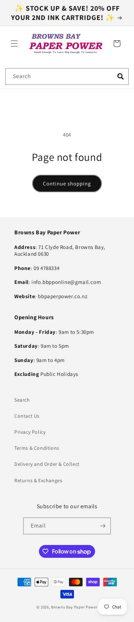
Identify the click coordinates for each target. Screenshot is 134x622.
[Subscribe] (102, 526)
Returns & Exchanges (38, 480)
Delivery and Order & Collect (47, 464)
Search (22, 400)
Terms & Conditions (36, 448)
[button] (14, 43)
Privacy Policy (29, 432)
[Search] (120, 76)
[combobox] (67, 76)
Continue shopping (67, 183)
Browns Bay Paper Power (74, 607)
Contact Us (27, 416)
